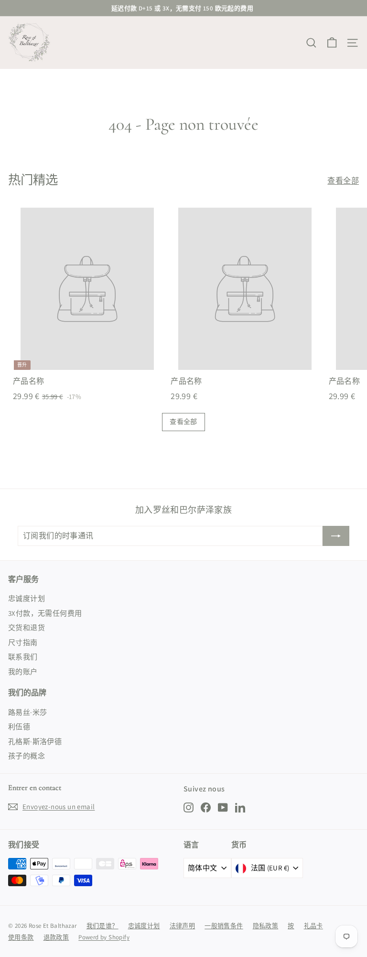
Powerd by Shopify (104, 937)
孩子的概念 (26, 755)
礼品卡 (313, 926)
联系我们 (23, 656)
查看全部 (343, 181)
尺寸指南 (23, 642)
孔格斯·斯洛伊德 (35, 741)
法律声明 (182, 926)
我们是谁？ (102, 926)
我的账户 (23, 671)
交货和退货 (26, 627)
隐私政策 (266, 926)
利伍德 (19, 726)
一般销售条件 (224, 926)
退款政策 (56, 937)
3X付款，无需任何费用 (45, 613)
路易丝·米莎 (27, 712)
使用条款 (21, 937)
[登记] (336, 536)
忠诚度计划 (26, 598)
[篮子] (332, 43)
